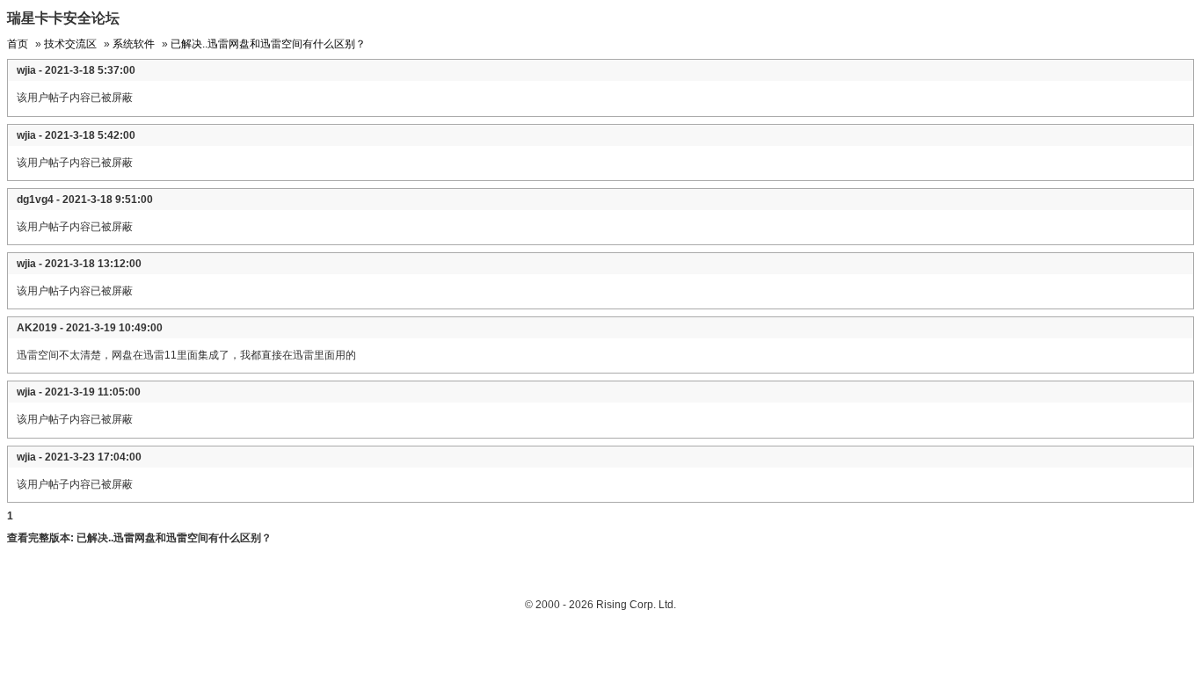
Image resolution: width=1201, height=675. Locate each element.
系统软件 (134, 44)
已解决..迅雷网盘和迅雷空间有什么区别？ (268, 44)
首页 (17, 44)
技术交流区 (70, 44)
